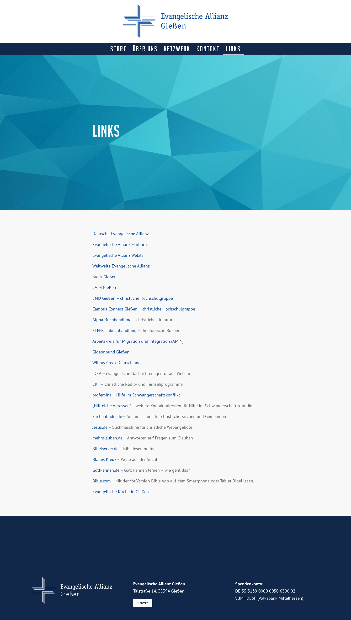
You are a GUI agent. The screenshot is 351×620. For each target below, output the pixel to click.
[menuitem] (118, 49)
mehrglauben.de (107, 438)
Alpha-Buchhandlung (112, 319)
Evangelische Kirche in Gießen (120, 491)
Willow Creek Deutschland (116, 362)
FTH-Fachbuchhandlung (114, 330)
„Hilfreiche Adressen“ (111, 405)
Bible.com (101, 481)
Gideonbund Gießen (110, 352)
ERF (96, 384)
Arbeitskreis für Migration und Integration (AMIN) (138, 341)
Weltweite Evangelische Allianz (121, 266)
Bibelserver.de (105, 448)
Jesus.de (99, 427)
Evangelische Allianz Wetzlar (118, 255)
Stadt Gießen (104, 276)
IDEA (96, 373)
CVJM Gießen (104, 287)
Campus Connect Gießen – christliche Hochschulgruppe (143, 309)
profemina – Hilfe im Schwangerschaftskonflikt (136, 395)
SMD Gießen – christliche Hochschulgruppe (132, 298)
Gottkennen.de (105, 470)
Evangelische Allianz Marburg (119, 244)
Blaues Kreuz (104, 459)
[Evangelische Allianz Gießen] (175, 21)
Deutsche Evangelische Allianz (120, 233)
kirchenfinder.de (107, 416)
